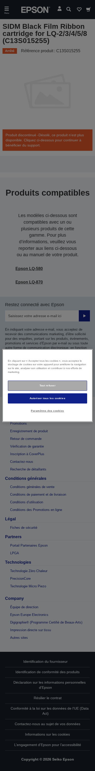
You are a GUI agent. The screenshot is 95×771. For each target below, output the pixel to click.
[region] (47, 385)
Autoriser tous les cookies (48, 398)
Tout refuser (48, 385)
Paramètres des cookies (47, 410)
